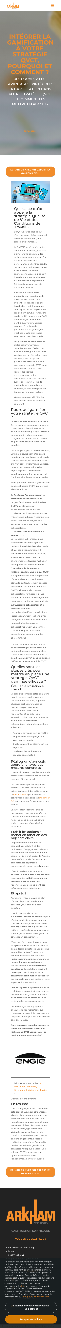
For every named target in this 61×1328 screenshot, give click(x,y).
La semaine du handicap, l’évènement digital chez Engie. (30, 1086)
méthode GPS (20, 794)
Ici (22, 1286)
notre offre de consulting (21, 1247)
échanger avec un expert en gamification (30, 171)
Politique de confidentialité (35, 1296)
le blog (11, 1251)
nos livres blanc (16, 1255)
